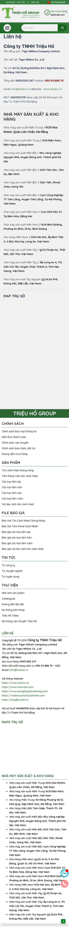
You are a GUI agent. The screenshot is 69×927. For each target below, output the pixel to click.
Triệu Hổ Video (10, 615)
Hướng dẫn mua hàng (14, 454)
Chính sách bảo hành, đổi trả (18, 448)
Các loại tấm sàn (12, 493)
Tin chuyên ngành (12, 571)
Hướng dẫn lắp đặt (13, 604)
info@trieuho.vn (20, 89)
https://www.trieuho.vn (15, 682)
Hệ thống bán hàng (13, 610)
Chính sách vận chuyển (15, 442)
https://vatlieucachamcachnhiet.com (23, 695)
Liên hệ (35, 2)
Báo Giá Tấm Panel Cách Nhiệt (20, 526)
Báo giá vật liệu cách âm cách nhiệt (23, 548)
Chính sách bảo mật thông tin (19, 431)
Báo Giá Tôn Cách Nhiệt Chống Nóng (23, 520)
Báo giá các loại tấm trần (17, 537)
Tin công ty (8, 565)
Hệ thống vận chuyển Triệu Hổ (19, 621)
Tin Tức (20, 2)
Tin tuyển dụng (10, 576)
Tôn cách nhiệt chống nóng (18, 470)
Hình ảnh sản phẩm (13, 593)
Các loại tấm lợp (11, 481)
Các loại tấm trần (12, 487)
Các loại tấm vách (12, 498)
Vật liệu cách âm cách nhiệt (18, 504)
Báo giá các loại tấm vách (17, 543)
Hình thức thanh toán (14, 437)
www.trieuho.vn (52, 89)
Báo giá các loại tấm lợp (16, 532)
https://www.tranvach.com (18, 687)
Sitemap (10, 2)
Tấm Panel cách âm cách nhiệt (20, 476)
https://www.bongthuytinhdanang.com (25, 691)
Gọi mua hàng (59, 11)
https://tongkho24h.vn (15, 699)
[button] (7, 28)
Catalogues (8, 598)
